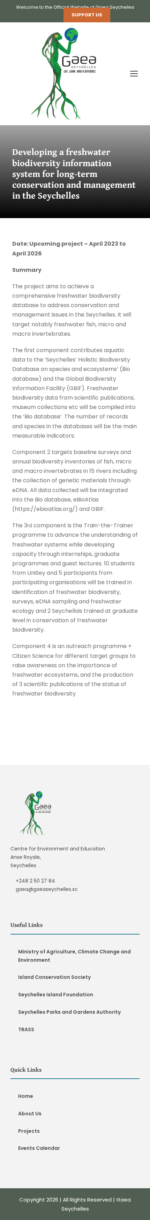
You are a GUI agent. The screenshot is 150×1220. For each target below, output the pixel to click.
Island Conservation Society (54, 977)
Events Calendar (39, 1148)
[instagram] (53, 15)
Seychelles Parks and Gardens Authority (69, 1012)
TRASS (26, 1029)
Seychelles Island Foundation (55, 994)
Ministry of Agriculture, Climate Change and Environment (74, 956)
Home (25, 1096)
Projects (29, 1131)
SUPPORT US (87, 15)
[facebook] (41, 15)
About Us (30, 1113)
